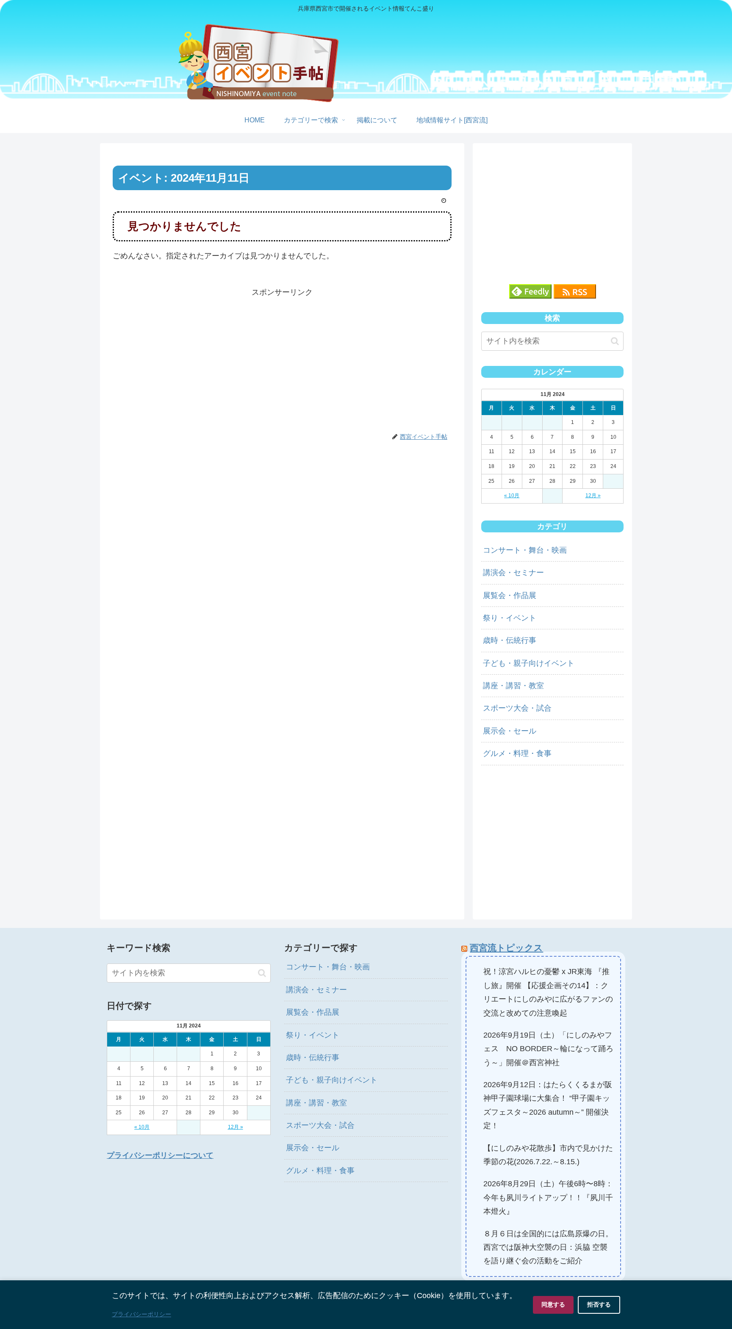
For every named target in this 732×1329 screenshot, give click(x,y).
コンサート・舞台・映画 (525, 550)
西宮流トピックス (506, 947)
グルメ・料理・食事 (517, 753)
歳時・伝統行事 (509, 640)
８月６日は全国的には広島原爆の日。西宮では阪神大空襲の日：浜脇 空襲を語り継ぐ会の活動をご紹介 (548, 1247)
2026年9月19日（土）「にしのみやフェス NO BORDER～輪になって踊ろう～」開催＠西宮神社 (548, 1049)
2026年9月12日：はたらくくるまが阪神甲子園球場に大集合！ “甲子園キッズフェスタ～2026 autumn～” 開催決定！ (547, 1105)
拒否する (599, 1304)
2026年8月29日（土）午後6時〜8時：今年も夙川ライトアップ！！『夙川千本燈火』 (548, 1197)
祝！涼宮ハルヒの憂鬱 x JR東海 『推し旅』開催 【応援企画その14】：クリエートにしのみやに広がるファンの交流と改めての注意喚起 (548, 992)
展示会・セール (509, 731)
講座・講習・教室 (513, 685)
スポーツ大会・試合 (517, 708)
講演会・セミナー (513, 572)
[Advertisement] (282, 358)
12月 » (593, 495)
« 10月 (511, 495)
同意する (553, 1304)
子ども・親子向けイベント (528, 663)
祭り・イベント (509, 618)
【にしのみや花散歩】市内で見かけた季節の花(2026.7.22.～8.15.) (548, 1155)
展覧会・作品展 (509, 595)
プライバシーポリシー (141, 1314)
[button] (614, 341)
